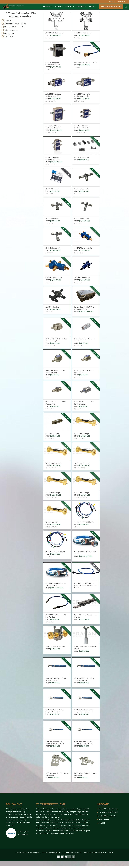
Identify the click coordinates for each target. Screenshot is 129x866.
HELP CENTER (104, 819)
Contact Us (109, 852)
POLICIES (102, 823)
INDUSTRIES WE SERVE (107, 816)
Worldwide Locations (72, 852)
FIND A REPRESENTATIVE (108, 809)
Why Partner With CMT (50, 804)
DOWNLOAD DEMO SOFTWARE (111, 6)
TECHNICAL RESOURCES (108, 812)
